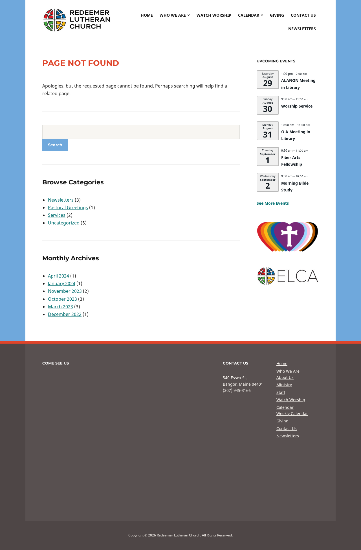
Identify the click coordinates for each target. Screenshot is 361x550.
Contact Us (303, 15)
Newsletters (302, 28)
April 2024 (58, 276)
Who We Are (173, 15)
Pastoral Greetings (68, 207)
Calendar (248, 15)
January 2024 (61, 283)
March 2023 (60, 307)
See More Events (273, 203)
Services (56, 215)
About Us (285, 377)
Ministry (284, 384)
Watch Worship (214, 15)
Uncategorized (64, 223)
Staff (280, 392)
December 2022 (65, 314)
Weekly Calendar (292, 413)
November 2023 (65, 291)
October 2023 (62, 299)
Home (147, 15)
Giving (277, 15)
